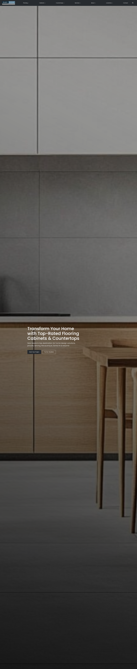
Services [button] (77, 3)
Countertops (59, 3)
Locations (109, 3)
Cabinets (41, 3)
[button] (132, 2)
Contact (125, 3)
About (93, 3)
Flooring (25, 3)
